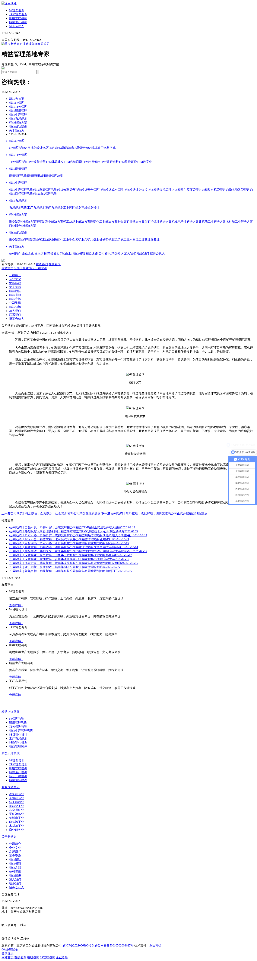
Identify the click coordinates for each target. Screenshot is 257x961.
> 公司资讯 (40, 268)
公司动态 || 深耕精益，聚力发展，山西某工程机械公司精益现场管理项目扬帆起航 (70, 555)
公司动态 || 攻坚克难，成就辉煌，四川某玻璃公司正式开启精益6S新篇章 (154, 513)
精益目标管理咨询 (21, 193)
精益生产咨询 (18, 22)
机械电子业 (106, 239)
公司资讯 (105, 253)
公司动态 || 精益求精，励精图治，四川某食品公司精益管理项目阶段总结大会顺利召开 (73, 547)
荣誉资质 (53, 253)
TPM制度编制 (91, 161)
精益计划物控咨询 (141, 189)
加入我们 (130, 253)
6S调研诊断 (65, 147)
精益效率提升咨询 (69, 189)
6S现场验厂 (95, 147)
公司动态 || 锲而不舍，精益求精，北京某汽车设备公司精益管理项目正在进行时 (69, 539)
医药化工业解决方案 (103, 221)
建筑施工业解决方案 (212, 221)
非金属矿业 (76, 239)
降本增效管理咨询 (241, 189)
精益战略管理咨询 (45, 193)
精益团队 (66, 253)
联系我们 (143, 253)
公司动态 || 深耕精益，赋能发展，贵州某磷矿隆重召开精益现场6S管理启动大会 (69, 559)
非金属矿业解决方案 (130, 221)
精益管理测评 (18, 746)
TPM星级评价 (128, 161)
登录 (5, 953)
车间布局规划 (54, 207)
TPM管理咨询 (18, 14)
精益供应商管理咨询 (191, 189)
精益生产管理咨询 (21, 189)
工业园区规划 (72, 207)
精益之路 (92, 253)
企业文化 (28, 253)
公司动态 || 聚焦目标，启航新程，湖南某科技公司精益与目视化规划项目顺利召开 (70, 571)
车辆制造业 (31, 239)
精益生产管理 (18, 114)
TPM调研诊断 (109, 161)
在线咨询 (42, 264)
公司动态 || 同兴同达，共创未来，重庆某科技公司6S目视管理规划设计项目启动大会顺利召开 (78, 551)
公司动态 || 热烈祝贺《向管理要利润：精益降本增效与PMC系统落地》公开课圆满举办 (73, 531)
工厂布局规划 (36, 207)
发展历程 (41, 253)
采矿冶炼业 (91, 239)
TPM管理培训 (18, 764)
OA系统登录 (10, 949)
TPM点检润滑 (73, 161)
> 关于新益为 (23, 268)
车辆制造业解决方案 (49, 221)
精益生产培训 (18, 772)
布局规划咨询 (18, 207)
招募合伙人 (16, 26)
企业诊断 (62, 957)
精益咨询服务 (11, 711)
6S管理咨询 (16, 10)
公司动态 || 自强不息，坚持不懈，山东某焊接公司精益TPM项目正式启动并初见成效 (72, 527)
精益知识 (117, 253)
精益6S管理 (16, 102)
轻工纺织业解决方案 (76, 221)
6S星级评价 (80, 147)
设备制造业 (16, 239)
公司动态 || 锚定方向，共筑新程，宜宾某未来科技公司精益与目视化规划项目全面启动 (73, 563)
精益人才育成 (11, 753)
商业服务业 (152, 239)
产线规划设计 (90, 207)
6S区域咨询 (50, 147)
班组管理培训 (54, 175)
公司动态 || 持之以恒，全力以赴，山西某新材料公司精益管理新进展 (51, 513)
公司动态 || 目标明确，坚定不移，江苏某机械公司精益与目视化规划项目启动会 (69, 543)
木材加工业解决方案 (239, 221)
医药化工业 (61, 239)
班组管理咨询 (18, 18)
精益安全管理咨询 (93, 189)
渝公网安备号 (114, 945)
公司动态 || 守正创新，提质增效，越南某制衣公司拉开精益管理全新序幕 (64, 567)
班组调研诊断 (36, 175)
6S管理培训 (16, 760)
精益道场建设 (18, 780)
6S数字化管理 (18, 742)
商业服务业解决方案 (22, 225)
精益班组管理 (18, 110)
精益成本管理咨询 (117, 189)
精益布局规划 (18, 118)
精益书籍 (79, 253)
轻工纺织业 (46, 239)
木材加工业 (136, 239)
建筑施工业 (121, 239)
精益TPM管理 (18, 106)
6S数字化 (109, 147)
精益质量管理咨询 (45, 189)
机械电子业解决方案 (185, 221)
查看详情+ (16, 605)
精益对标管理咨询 (217, 189)
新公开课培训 (18, 776)
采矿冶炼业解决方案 (158, 221)
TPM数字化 (144, 161)
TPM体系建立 (55, 161)
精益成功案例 (18, 126)
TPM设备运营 (36, 161)
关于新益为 (16, 130)
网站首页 (8, 268)
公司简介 (15, 253)
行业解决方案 (18, 122)
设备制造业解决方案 (22, 221)
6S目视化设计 (33, 147)
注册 (11, 953)
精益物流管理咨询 (166, 189)
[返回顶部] (9, 3)
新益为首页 (16, 98)
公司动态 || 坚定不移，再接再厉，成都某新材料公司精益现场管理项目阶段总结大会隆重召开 (78, 535)
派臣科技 (155, 945)
